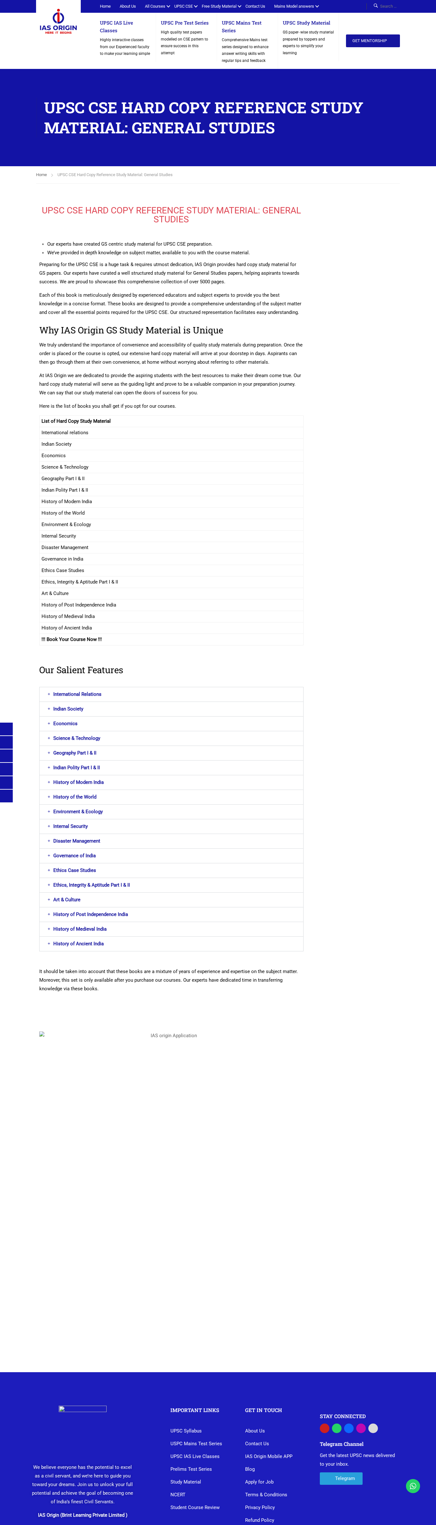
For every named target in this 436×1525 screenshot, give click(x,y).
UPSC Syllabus (186, 1431)
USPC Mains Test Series (196, 1444)
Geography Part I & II (74, 753)
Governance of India (74, 856)
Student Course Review (195, 1507)
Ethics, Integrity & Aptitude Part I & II (91, 885)
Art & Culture (66, 900)
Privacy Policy (260, 1507)
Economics (65, 723)
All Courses (155, 6)
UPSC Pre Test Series (185, 22)
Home (105, 6)
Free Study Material (219, 6)
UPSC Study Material (306, 22)
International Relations (77, 694)
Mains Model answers (294, 6)
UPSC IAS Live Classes (195, 1456)
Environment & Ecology (78, 812)
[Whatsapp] (337, 1428)
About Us (128, 6)
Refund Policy (259, 1520)
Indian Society (68, 709)
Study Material (185, 1482)
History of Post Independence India (90, 914)
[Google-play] (373, 1428)
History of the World (74, 797)
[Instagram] (361, 1428)
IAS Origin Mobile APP (268, 1456)
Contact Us (255, 6)
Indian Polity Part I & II (76, 767)
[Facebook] (349, 1428)
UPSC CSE (183, 6)
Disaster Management (76, 841)
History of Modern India (78, 782)
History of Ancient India (78, 944)
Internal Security (70, 826)
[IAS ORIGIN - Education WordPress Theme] (58, 22)
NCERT (177, 1495)
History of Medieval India (80, 929)
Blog (250, 1469)
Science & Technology (76, 738)
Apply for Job (259, 1482)
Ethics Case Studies (74, 870)
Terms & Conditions (266, 1495)
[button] (171, 694)
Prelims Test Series (191, 1469)
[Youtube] (324, 1428)
